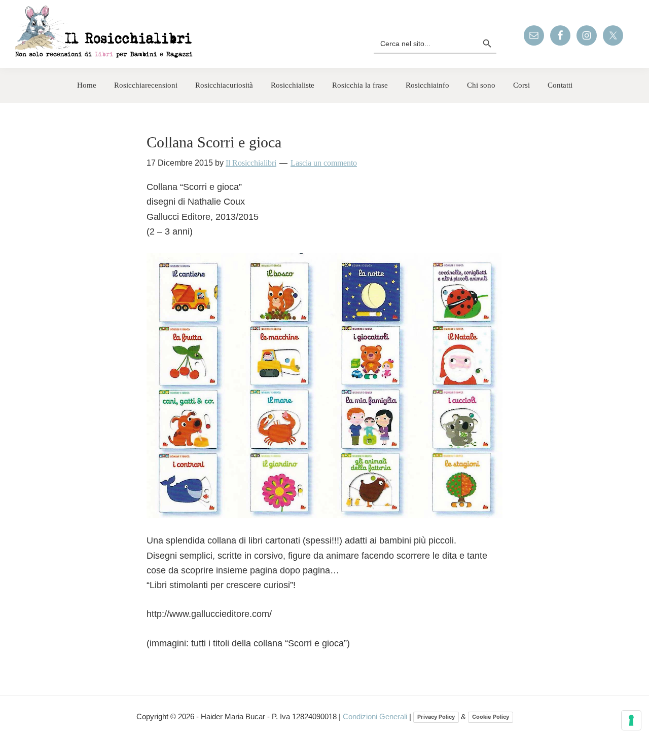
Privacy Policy (436, 716)
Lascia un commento (324, 163)
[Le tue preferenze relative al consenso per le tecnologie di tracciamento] (631, 720)
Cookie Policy (490, 716)
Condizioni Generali (376, 716)
